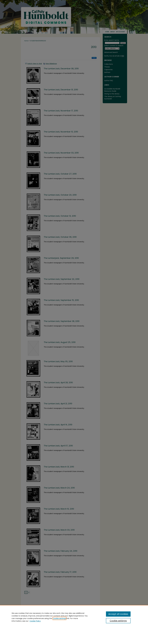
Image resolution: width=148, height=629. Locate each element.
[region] (74, 617)
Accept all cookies (118, 614)
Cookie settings (59, 618)
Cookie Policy (35, 621)
